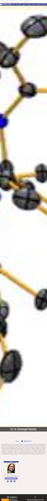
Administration (18, 4)
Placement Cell (6, 2)
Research (33, 4)
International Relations (11, 2)
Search (30, 2)
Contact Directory (17, 2)
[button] (11, 478)
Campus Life (39, 4)
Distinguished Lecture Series (28, 0)
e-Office (22, 2)
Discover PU (44, 4)
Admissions (29, 4)
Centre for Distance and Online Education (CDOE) (11, 0)
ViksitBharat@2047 (26, 2)
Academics (24, 4)
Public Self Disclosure (21, 0)
